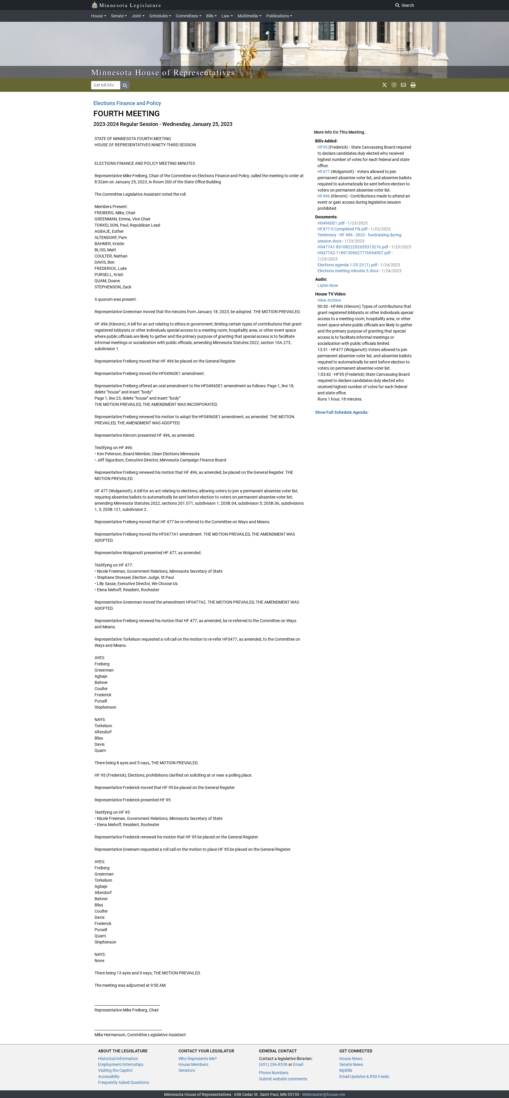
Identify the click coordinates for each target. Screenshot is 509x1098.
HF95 (323, 147)
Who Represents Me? (198, 1058)
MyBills (345, 1070)
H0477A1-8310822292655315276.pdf (353, 247)
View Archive (329, 300)
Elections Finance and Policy (127, 103)
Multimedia (248, 16)
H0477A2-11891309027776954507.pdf (354, 252)
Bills (210, 16)
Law (225, 16)
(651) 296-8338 (273, 1064)
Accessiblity (109, 1076)
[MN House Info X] (384, 85)
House (97, 16)
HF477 (324, 171)
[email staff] (403, 85)
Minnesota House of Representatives (163, 72)
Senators (187, 1070)
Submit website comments (283, 1079)
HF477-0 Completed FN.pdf (343, 229)
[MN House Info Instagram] (394, 85)
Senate (117, 16)
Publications (277, 16)
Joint (136, 16)
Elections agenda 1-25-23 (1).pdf (348, 265)
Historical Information (118, 1058)
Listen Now (328, 285)
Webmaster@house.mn (323, 1094)
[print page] (413, 85)
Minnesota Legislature (130, 5)
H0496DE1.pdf (332, 223)
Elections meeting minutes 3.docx (348, 270)
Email (298, 1064)
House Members (193, 1064)
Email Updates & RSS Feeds (364, 1076)
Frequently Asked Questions (123, 1082)
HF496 (324, 196)
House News (350, 1058)
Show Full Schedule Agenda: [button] (341, 412)
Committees (187, 16)
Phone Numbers (273, 1072)
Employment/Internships (120, 1064)
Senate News (351, 1064)
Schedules (158, 16)
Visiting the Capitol (115, 1070)
